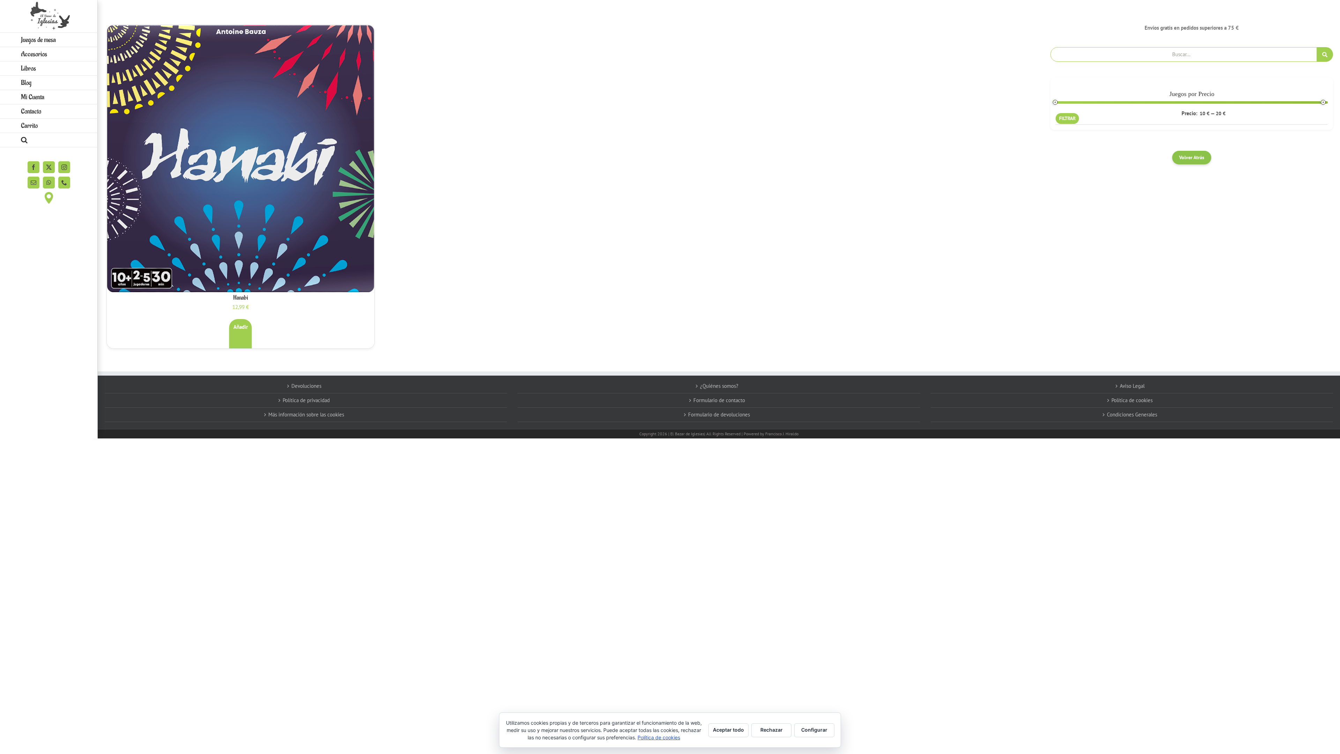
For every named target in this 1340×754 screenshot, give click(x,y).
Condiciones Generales (1132, 414)
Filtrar (1067, 118)
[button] (49, 140)
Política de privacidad (306, 400)
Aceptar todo (728, 730)
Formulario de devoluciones (719, 414)
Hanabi (240, 298)
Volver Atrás (1191, 157)
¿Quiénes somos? (719, 386)
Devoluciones (306, 386)
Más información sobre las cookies (306, 414)
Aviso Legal (1132, 386)
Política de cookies (1132, 400)
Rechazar (771, 730)
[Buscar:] (1183, 54)
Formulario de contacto (719, 400)
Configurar (814, 730)
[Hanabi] (240, 158)
